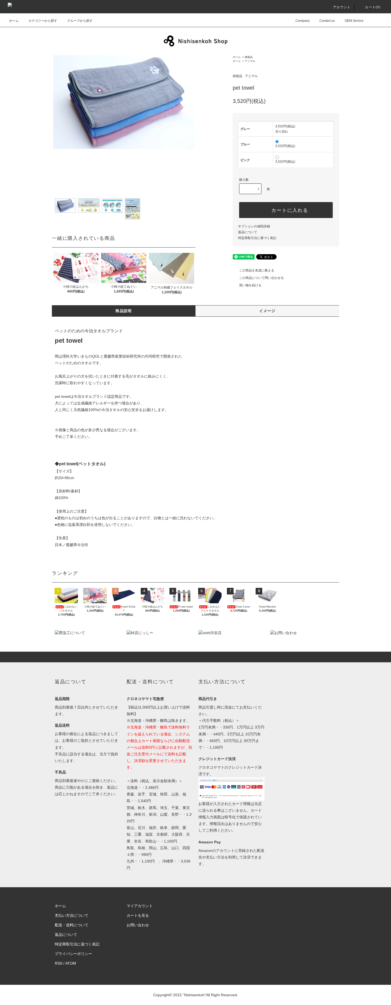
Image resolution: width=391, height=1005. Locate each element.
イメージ (267, 311)
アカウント (342, 7)
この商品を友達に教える (256, 270)
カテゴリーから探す (42, 21)
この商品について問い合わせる (261, 278)
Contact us (327, 21)
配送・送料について (71, 925)
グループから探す (80, 21)
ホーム (14, 21)
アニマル (250, 61)
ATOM (70, 963)
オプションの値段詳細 (254, 226)
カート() (372, 7)
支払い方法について (71, 915)
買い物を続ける (250, 285)
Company (303, 21)
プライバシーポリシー (73, 954)
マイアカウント (140, 906)
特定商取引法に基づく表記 (257, 238)
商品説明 (123, 311)
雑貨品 (249, 57)
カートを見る (138, 915)
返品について (247, 232)
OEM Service (354, 21)
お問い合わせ (138, 925)
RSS (58, 963)
